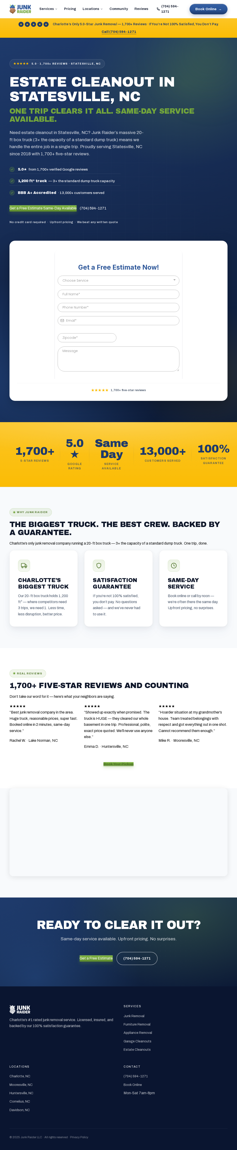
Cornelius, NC (19, 1101)
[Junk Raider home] (20, 9)
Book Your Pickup (118, 764)
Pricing (70, 9)
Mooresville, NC (21, 1085)
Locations (91, 9)
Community (118, 9)
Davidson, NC (19, 1110)
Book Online (208, 9)
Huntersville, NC (21, 1093)
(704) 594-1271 (169, 9)
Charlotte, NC (19, 1076)
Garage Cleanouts (137, 1041)
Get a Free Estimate (43, 208)
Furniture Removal (137, 1024)
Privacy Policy (79, 1137)
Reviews (141, 9)
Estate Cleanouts (137, 1049)
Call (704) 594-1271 (119, 32)
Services (46, 9)
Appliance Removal (138, 1033)
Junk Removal (134, 1016)
